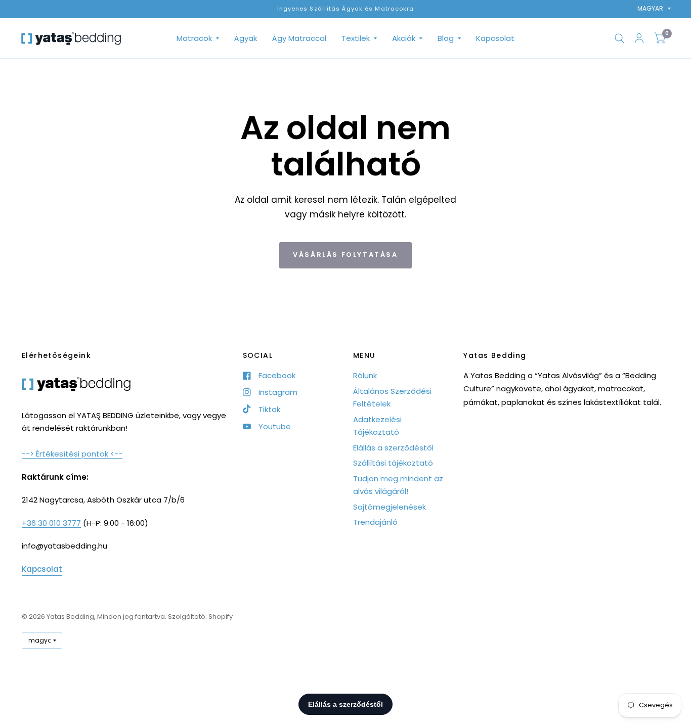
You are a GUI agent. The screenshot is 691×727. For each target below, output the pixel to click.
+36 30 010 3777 (51, 523)
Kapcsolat (495, 38)
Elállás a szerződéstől (393, 447)
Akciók (403, 38)
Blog (446, 38)
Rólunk (365, 375)
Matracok (194, 38)
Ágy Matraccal (299, 38)
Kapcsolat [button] (42, 569)
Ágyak (245, 38)
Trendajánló (375, 522)
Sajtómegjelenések (389, 507)
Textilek (355, 38)
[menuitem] (198, 38)
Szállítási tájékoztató (393, 463)
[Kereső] (619, 38)
